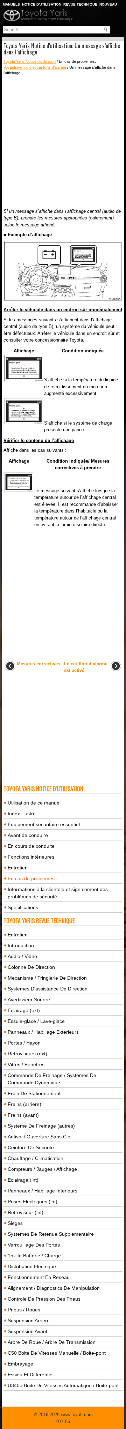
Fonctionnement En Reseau (39, 1277)
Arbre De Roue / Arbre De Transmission (52, 1342)
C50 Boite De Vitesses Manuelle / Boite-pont (57, 1353)
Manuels (11, 4)
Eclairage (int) (23, 1180)
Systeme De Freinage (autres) (41, 1126)
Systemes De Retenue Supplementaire (51, 1234)
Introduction (21, 945)
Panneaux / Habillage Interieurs (42, 1191)
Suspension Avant (27, 1331)
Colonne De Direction (31, 967)
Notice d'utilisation (41, 4)
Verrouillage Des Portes (34, 1245)
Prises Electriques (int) (32, 1201)
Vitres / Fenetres (26, 1064)
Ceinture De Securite (31, 1147)
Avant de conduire (28, 835)
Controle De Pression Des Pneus (44, 1299)
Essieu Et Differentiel (31, 1374)
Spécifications (23, 907)
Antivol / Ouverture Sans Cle (39, 1136)
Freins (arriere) (24, 1104)
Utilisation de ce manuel (34, 803)
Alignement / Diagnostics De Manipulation (54, 1288)
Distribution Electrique (32, 1266)
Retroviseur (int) (25, 1212)
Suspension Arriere (29, 1320)
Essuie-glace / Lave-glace (36, 1021)
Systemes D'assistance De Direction (48, 989)
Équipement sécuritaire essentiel (44, 824)
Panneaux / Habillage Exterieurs (43, 1032)
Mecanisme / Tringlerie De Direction (47, 978)
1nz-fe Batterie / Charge (34, 1255)
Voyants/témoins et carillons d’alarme (35, 67)
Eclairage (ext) (24, 1010)
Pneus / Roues (24, 1309)
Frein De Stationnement (34, 1093)
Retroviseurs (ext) (27, 1053)
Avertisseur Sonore (29, 999)
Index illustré (22, 813)
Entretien (18, 867)
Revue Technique (80, 4)
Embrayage (20, 1364)
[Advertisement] (63, 142)
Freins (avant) (23, 1115)
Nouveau (108, 4)
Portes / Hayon (24, 1043)
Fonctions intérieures (31, 857)
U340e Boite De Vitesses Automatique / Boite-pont (63, 1385)
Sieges (15, 1223)
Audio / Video (22, 956)
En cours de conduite (31, 846)
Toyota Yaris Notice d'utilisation (30, 61)
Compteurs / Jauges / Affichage (42, 1169)
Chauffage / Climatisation (35, 1158)
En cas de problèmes (31, 878)
